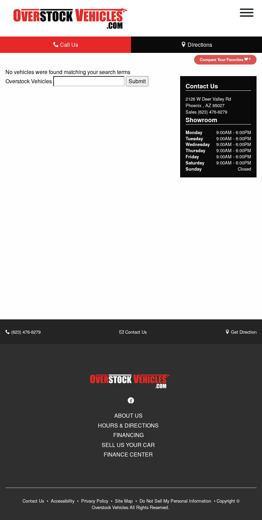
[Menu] (247, 13)
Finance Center (128, 454)
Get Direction (243, 332)
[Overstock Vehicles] (72, 17)
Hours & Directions (128, 425)
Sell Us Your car (128, 445)
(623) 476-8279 (212, 112)
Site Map (124, 500)
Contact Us (135, 332)
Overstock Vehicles (28, 81)
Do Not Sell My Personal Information (176, 500)
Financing (128, 435)
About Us (128, 416)
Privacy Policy (95, 500)
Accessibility (63, 500)
